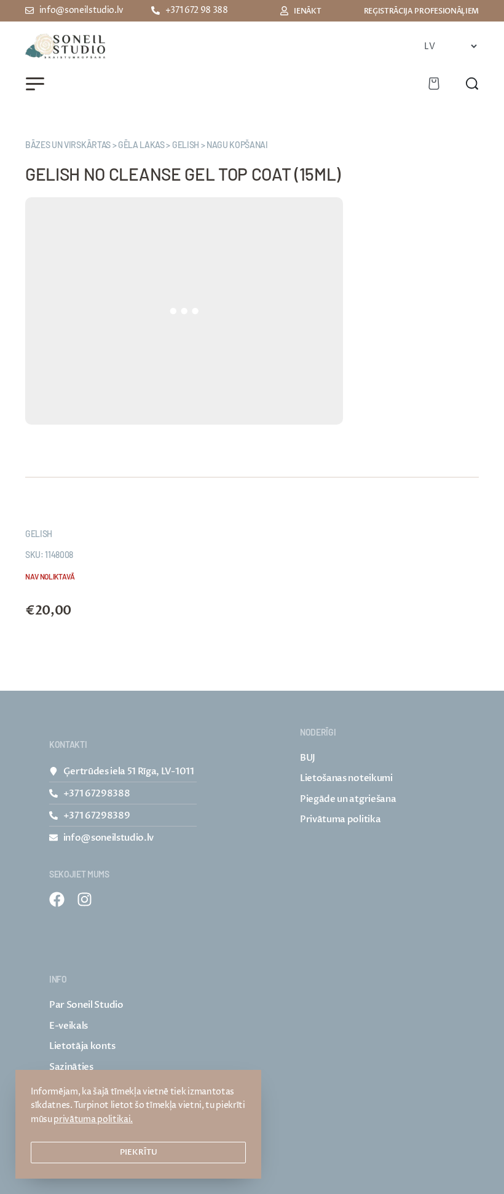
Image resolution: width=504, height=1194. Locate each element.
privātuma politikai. (93, 1119)
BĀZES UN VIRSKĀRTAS (68, 144)
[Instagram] (84, 899)
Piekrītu (138, 1152)
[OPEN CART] (434, 83)
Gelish (38, 533)
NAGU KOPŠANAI (237, 144)
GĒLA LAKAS (141, 144)
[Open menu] (35, 84)
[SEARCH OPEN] (472, 83)
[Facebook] (57, 899)
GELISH (185, 144)
